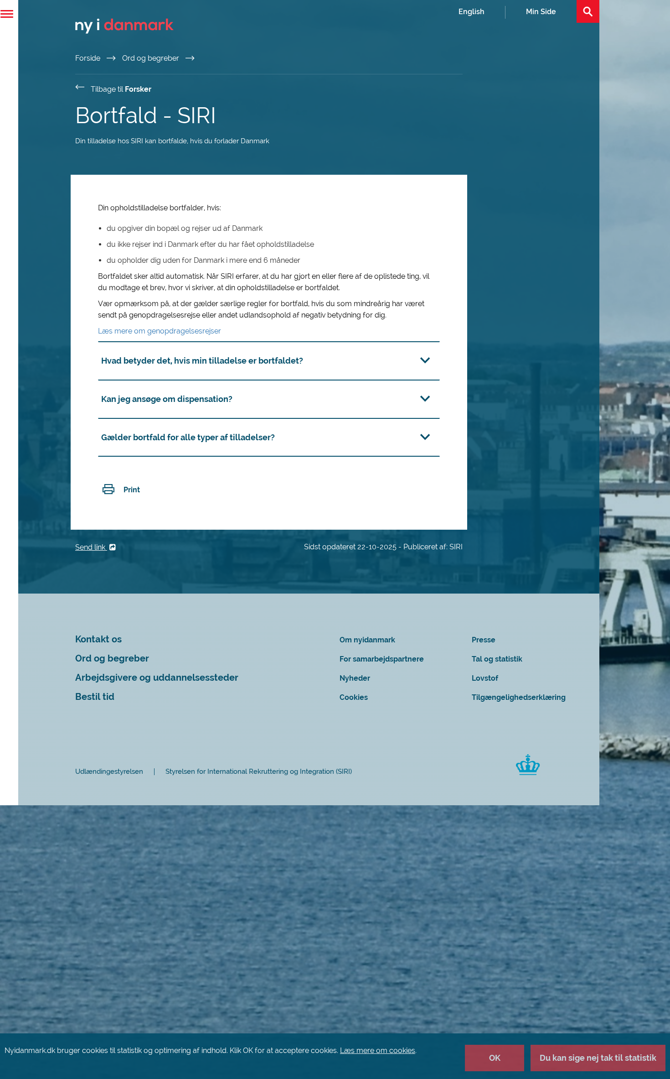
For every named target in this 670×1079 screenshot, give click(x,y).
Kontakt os (98, 639)
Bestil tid (94, 697)
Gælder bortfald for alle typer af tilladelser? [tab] (188, 437)
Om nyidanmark (367, 640)
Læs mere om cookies (377, 1050)
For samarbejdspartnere (382, 659)
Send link (91, 547)
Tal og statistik (497, 659)
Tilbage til (121, 89)
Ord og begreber (151, 58)
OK (494, 1058)
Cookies (354, 697)
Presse (483, 640)
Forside (88, 58)
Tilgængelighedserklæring (519, 697)
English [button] (471, 11)
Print (132, 489)
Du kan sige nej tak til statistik (598, 1058)
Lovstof (485, 678)
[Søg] (588, 11)
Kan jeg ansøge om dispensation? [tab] (166, 399)
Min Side (541, 11)
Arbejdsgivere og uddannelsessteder (156, 677)
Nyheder (355, 678)
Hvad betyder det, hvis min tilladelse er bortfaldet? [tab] (202, 360)
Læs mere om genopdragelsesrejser (159, 331)
